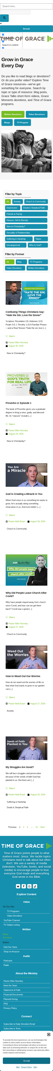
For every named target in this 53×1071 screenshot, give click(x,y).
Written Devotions (36, 268)
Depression (12, 208)
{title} (18, 1067)
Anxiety (17, 201)
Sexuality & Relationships (18, 232)
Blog (19, 262)
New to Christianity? (16, 226)
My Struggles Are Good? (20, 767)
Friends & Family (14, 214)
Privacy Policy (26, 1067)
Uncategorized (13, 245)
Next (42, 827)
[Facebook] (24, 886)
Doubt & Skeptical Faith (34, 208)
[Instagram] (29, 886)
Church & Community (36, 201)
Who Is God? (35, 245)
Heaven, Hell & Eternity (17, 220)
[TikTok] (35, 886)
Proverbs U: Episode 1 (18, 403)
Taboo (38, 239)
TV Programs (36, 262)
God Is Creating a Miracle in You (24, 494)
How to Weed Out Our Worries (23, 676)
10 (36, 827)
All (8, 201)
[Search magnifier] (4, 18)
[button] (48, 1034)
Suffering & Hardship (16, 239)
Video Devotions (14, 268)
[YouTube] (18, 886)
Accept (26, 1061)
